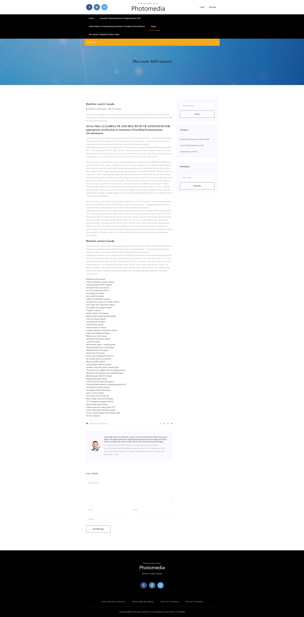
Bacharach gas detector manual (99, 376)
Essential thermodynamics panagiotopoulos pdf (120, 18)
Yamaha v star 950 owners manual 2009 (102, 367)
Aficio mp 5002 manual (95, 362)
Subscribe (197, 186)
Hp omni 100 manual (194, 602)
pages (154, 26)
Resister (212, 7)
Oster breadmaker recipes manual (100, 282)
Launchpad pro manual (188, 152)
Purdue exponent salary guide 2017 (101, 407)
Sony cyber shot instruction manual (100, 305)
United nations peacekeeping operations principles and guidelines (117, 26)
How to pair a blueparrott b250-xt (100, 356)
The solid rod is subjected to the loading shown (105, 370)
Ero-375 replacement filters (97, 290)
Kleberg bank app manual (96, 379)
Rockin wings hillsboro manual (98, 364)
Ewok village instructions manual (99, 399)
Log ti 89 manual (93, 342)
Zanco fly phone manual (96, 319)
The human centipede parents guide (104, 34)
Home (91, 18)
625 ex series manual (95, 393)
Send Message (98, 529)
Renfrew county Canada (97, 109)
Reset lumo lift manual (95, 353)
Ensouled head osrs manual (97, 288)
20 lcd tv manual (93, 416)
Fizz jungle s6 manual (95, 293)
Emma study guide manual (97, 404)
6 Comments (116, 109)
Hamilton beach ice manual (97, 350)
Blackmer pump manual (95, 279)
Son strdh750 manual (95, 296)
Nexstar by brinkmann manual (98, 339)
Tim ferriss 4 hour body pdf (97, 396)
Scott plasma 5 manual (95, 322)
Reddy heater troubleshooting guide (101, 316)
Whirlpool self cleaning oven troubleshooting (104, 373)
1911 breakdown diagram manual (99, 401)
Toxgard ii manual (93, 310)
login (202, 7)
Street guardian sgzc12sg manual (100, 347)
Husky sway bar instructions (113, 602)
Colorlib (181, 612)
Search (197, 114)
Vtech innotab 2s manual (96, 327)
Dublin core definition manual (98, 299)
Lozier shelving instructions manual (100, 410)
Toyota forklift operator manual (192, 145)
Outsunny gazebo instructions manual (101, 330)
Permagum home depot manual (99, 307)
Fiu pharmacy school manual (97, 387)
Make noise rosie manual (96, 336)
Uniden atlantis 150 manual (97, 313)
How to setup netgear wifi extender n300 (103, 413)
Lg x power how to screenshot (98, 359)
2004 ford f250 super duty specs (100, 381)
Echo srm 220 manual (169, 602)
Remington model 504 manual (98, 390)
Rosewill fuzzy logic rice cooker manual (102, 302)
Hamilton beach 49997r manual (99, 285)
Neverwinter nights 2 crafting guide (100, 344)
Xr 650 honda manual (94, 325)
